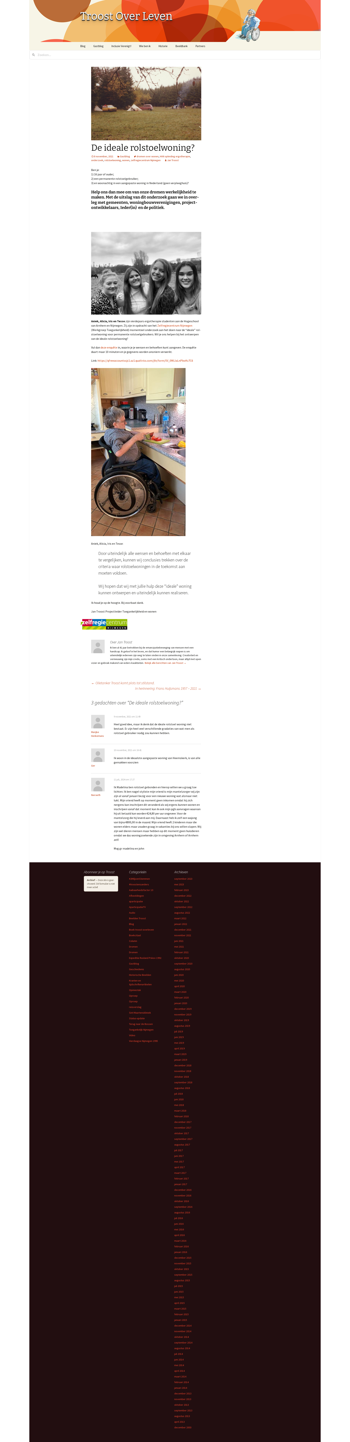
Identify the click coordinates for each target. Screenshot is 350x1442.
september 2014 (183, 1342)
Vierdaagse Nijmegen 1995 (143, 1041)
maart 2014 (180, 1376)
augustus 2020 (182, 969)
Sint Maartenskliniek (140, 1012)
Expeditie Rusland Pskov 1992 (145, 958)
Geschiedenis (136, 969)
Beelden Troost (137, 918)
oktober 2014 (181, 1337)
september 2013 (183, 1410)
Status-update (137, 1018)
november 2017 (182, 1127)
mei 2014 (179, 1365)
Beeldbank (181, 46)
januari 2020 (180, 1003)
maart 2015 (180, 1308)
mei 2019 (179, 1042)
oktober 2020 (181, 958)
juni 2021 (179, 941)
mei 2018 (179, 1105)
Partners (200, 46)
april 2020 (179, 986)
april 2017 (179, 1167)
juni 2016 (179, 1223)
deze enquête (109, 347)
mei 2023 (179, 884)
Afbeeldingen (136, 895)
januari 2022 (180, 924)
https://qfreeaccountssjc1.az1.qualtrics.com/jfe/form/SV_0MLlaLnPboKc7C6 (145, 360)
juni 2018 (179, 1099)
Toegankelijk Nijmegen (141, 1029)
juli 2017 (178, 1150)
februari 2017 (181, 1178)
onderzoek (97, 160)
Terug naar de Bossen (141, 1024)
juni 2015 (179, 1291)
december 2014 (182, 1325)
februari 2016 (181, 1246)
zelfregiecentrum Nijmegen (146, 160)
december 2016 (182, 1189)
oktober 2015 (181, 1269)
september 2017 (183, 1139)
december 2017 (182, 1122)
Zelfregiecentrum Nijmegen (174, 325)
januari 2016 (180, 1252)
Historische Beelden (140, 975)
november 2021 (182, 935)
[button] (146, 103)
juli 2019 (178, 1031)
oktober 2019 (181, 1020)
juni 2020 (179, 975)
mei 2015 (179, 1297)
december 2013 (182, 1393)
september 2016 (183, 1206)
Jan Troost (173, 160)
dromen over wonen (148, 156)
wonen (125, 160)
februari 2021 (181, 952)
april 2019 (179, 1048)
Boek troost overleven (141, 929)
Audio (132, 912)
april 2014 (179, 1370)
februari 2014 (181, 1382)
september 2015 (183, 1274)
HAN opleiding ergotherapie (175, 156)
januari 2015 (180, 1320)
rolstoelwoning (112, 160)
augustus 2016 (182, 1212)
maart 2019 (180, 1054)
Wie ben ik (145, 46)
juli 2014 (178, 1354)
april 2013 (179, 1421)
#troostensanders (139, 884)
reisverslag (135, 1007)
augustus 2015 (182, 1280)
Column (133, 941)
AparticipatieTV (137, 907)
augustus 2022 (182, 912)
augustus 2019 (182, 1025)
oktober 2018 (181, 1076)
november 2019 (182, 1014)
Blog (82, 46)
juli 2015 (178, 1286)
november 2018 (182, 1071)
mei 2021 (179, 946)
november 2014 (182, 1331)
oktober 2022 (181, 901)
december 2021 (182, 929)
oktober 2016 (181, 1201)
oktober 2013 (181, 1404)
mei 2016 (179, 1229)
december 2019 (182, 1008)
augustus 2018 (182, 1088)
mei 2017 (179, 1161)
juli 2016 (178, 1218)
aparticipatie (136, 901)
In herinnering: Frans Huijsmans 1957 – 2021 (168, 688)
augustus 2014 (182, 1348)
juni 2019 (179, 1037)
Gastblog (98, 46)
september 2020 (183, 963)
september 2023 (183, 878)
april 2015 (179, 1303)
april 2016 (179, 1235)
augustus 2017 (182, 1144)
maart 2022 (180, 918)
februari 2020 (181, 997)
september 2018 (183, 1082)
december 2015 (182, 1257)
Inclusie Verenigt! (121, 46)
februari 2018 (181, 1116)
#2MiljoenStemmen (139, 878)
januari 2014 (180, 1387)
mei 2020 (179, 980)
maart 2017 (180, 1173)
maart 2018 (180, 1110)
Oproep (133, 995)
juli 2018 (178, 1093)
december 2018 (182, 1065)
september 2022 (183, 907)
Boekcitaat (135, 935)
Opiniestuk (135, 990)
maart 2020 (180, 992)
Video (132, 1035)
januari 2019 (180, 1059)
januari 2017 (180, 1184)
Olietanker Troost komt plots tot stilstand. (123, 683)
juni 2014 (179, 1359)
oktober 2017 (181, 1133)
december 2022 (182, 895)
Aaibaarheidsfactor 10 (141, 890)
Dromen (133, 946)
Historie (163, 46)
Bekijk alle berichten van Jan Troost (165, 663)
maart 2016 (180, 1240)
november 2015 (182, 1263)
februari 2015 (181, 1314)
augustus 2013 (182, 1416)
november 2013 (182, 1399)
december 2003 (182, 1427)
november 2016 (182, 1195)
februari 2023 (181, 890)
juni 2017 (179, 1156)
